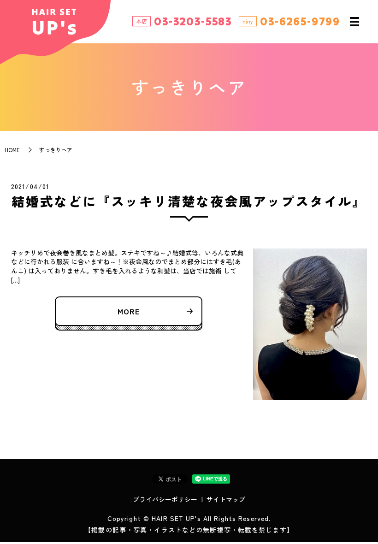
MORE (129, 311)
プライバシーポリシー (165, 499)
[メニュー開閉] (354, 21)
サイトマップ (226, 499)
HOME (12, 150)
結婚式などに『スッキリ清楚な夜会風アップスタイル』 (189, 201)
